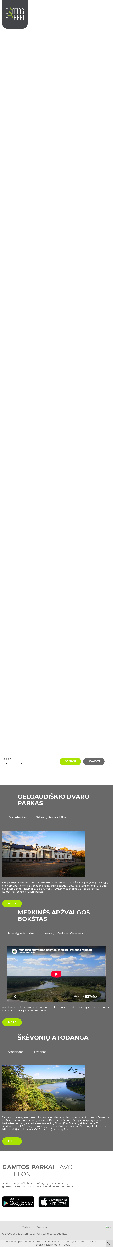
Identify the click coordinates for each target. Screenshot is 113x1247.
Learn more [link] (53, 1244)
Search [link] (70, 761)
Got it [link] (66, 1244)
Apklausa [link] (41, 1227)
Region (6, 759)
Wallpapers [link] (28, 1227)
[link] (108, 8)
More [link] (12, 903)
